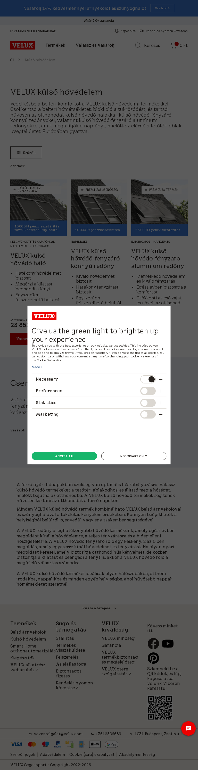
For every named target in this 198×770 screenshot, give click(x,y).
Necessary (47, 378)
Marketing (47, 414)
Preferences (49, 390)
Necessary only (133, 456)
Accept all (64, 456)
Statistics (46, 402)
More (36, 366)
